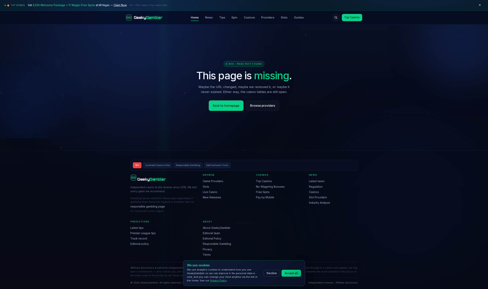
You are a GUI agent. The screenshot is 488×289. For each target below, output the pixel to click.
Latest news (316, 181)
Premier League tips (143, 233)
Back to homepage (226, 105)
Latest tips (137, 227)
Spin (234, 17)
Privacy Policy (218, 280)
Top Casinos (352, 17)
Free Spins (263, 192)
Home (195, 17)
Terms (207, 254)
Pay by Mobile (265, 197)
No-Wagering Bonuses (270, 186)
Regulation (316, 186)
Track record (138, 238)
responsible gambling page (147, 206)
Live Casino (210, 192)
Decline (272, 273)
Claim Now (120, 5)
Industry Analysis (319, 202)
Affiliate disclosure (347, 282)
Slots (284, 17)
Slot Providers (318, 197)
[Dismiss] (479, 5)
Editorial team (211, 233)
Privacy (207, 249)
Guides (299, 17)
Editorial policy (139, 243)
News (209, 17)
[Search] (336, 17)
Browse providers (262, 105)
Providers (267, 17)
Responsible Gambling (217, 243)
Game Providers (213, 181)
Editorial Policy (212, 238)
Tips (222, 17)
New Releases (212, 197)
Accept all (291, 273)
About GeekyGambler (216, 227)
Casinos (249, 17)
